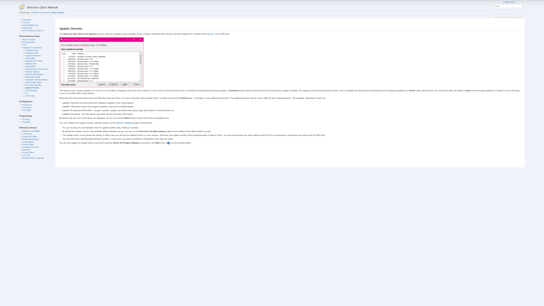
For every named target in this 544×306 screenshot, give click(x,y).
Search (523, 6)
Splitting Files (31, 64)
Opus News (215, 34)
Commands (27, 134)
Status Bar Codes (30, 137)
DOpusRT (27, 150)
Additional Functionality (40, 13)
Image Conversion (33, 56)
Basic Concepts (29, 40)
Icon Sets (26, 155)
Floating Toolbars (33, 72)
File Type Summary (34, 85)
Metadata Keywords (31, 139)
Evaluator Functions (31, 147)
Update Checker (57, 13)
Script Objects (28, 142)
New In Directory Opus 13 (33, 31)
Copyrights (27, 20)
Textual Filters (28, 153)
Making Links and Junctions (37, 69)
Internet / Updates (124, 123)
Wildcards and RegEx (31, 131)
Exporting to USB (33, 77)
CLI (27, 93)
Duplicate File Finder (34, 61)
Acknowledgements (31, 25)
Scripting (26, 119)
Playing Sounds (32, 53)
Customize (27, 108)
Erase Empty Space (34, 82)
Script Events (28, 144)
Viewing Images (32, 50)
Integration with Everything (36, 80)
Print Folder (30, 58)
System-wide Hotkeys (34, 74)
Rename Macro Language (33, 158)
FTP (24, 45)
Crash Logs (30, 96)
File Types (27, 110)
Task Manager (31, 91)
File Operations (29, 42)
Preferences (27, 105)
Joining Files (31, 66)
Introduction (27, 28)
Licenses (26, 23)
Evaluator (26, 122)
